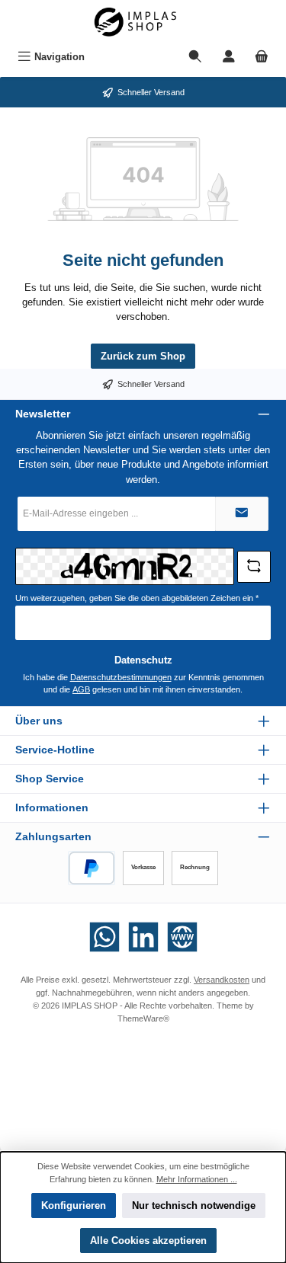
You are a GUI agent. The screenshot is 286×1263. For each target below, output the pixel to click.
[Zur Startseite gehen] (143, 22)
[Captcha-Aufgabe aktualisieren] (254, 567)
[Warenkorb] (261, 56)
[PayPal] (92, 868)
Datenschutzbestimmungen (121, 677)
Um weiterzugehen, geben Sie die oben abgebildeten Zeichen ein (137, 598)
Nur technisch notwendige (193, 1205)
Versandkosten (221, 979)
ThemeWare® (143, 1018)
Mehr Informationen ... (196, 1179)
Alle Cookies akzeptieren (148, 1240)
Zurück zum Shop (143, 356)
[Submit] (241, 514)
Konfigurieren (73, 1205)
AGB (81, 689)
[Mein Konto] (229, 56)
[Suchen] (195, 56)
